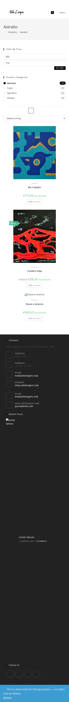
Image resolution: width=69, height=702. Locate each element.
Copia (10, 88)
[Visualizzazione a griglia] (31, 110)
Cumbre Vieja (34, 270)
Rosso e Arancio (34, 304)
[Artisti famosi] (11, 538)
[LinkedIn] (36, 674)
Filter (60, 68)
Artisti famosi (26, 537)
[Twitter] (10, 674)
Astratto (11, 83)
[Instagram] (27, 674)
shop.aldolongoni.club (27, 385)
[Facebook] (19, 674)
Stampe (10, 98)
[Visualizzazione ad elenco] (38, 110)
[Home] (4, 32)
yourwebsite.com (24, 406)
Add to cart (34, 201)
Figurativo (12, 93)
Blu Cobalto (34, 187)
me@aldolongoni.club (26, 375)
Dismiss (7, 697)
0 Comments (41, 541)
